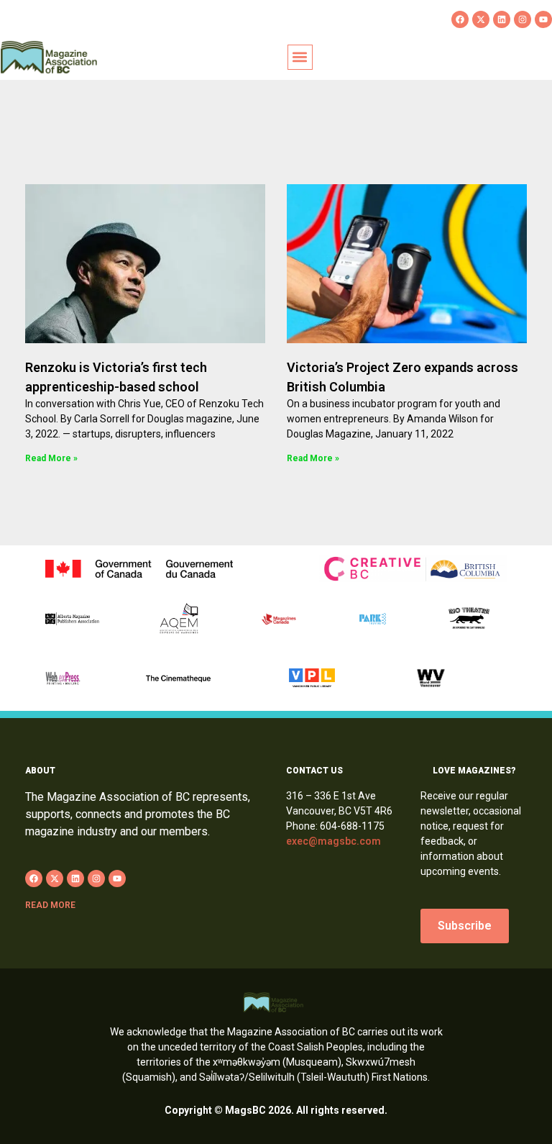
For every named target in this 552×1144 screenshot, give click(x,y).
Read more (50, 905)
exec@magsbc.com (333, 841)
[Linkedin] (501, 19)
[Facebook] (460, 19)
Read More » (51, 458)
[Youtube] (543, 19)
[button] (300, 57)
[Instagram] (522, 19)
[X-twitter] (480, 19)
